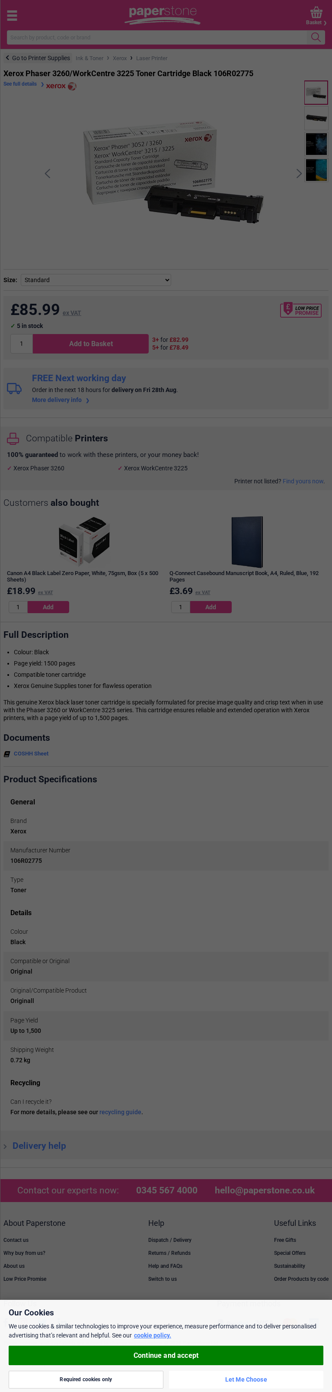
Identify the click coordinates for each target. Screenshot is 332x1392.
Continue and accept (166, 1355)
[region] (166, 1346)
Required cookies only (86, 1379)
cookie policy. (152, 1335)
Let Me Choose (246, 1379)
